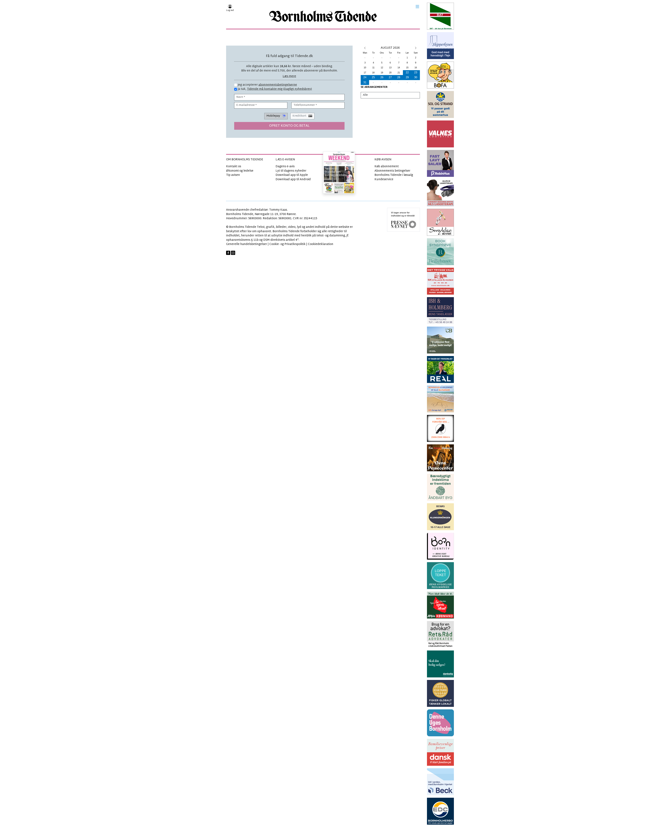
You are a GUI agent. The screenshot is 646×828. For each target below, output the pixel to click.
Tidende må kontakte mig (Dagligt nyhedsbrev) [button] (279, 89)
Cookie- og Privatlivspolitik (287, 244)
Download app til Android (293, 179)
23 (415, 72)
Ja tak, (274, 89)
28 (398, 77)
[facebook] (228, 252)
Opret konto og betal (289, 126)
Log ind (230, 10)
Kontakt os (233, 166)
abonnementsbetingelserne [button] (277, 84)
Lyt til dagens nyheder (291, 170)
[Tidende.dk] (323, 16)
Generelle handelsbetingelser (246, 244)
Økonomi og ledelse (239, 170)
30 (415, 77)
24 (364, 77)
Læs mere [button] (289, 76)
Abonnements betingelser (392, 170)
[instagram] (233, 252)
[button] (417, 6)
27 (390, 77)
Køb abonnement (386, 166)
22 (407, 72)
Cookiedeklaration (320, 244)
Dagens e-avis (285, 166)
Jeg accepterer (267, 85)
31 (364, 82)
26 (381, 77)
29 (407, 77)
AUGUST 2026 (390, 47)
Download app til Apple (292, 175)
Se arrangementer (374, 87)
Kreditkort (300, 116)
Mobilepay (273, 116)
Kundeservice (383, 179)
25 (373, 77)
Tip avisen (233, 175)
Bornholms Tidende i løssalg (393, 175)
